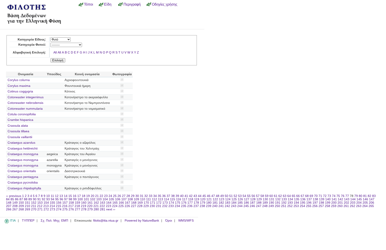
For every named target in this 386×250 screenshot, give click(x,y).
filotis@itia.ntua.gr (105, 220)
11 (52, 196)
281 (102, 209)
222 (102, 206)
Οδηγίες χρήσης (164, 4)
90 (34, 199)
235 (183, 206)
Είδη (107, 4)
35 (159, 196)
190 (271, 202)
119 (196, 199)
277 (77, 209)
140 (328, 199)
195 (302, 202)
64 (289, 196)
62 (280, 196)
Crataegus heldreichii (23, 148)
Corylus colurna (19, 80)
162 (96, 202)
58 (262, 196)
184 (234, 202)
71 (320, 196)
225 (121, 206)
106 (117, 199)
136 (303, 199)
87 (21, 199)
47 (213, 196)
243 (233, 206)
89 (30, 199)
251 (283, 206)
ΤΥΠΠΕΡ (28, 220)
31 (141, 196)
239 (208, 206)
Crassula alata (18, 125)
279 (90, 209)
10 (48, 196)
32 (146, 196)
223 (108, 206)
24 (110, 196)
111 (148, 199)
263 (358, 206)
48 (217, 196)
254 (302, 206)
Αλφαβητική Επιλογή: (29, 52)
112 (154, 199)
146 (365, 199)
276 (71, 209)
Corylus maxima (19, 86)
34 (155, 196)
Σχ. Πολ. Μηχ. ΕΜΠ (54, 220)
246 (252, 206)
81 (365, 196)
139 (321, 199)
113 (160, 199)
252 (290, 206)
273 (52, 209)
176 (184, 202)
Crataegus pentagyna (23, 177)
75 (338, 196)
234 (177, 206)
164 (108, 202)
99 (75, 199)
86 (17, 199)
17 (79, 196)
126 (240, 199)
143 (346, 199)
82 (369, 196)
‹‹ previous (13, 196)
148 (8, 202)
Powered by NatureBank (142, 220)
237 (196, 206)
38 (173, 196)
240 (215, 206)
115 (172, 199)
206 (371, 202)
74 (334, 196)
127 (246, 199)
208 (15, 206)
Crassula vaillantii (20, 137)
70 (316, 196)
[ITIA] (6, 222)
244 (240, 206)
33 (150, 196)
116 (178, 199)
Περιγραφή (132, 4)
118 (190, 199)
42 (191, 196)
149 (15, 202)
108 (130, 199)
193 (290, 202)
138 (315, 199)
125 (234, 199)
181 (215, 202)
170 (146, 202)
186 (246, 202)
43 (195, 196)
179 (202, 202)
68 (307, 196)
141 (334, 199)
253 (296, 206)
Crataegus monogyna (23, 154)
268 (21, 209)
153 (40, 202)
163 (102, 202)
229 (146, 206)
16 (74, 196)
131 (271, 199)
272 (46, 209)
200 (334, 202)
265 (371, 206)
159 (77, 202)
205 (365, 202)
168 (133, 202)
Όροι (168, 220)
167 (127, 202)
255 (308, 206)
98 (70, 199)
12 (57, 196)
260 (340, 206)
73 (329, 196)
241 (221, 206)
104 (105, 199)
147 (371, 199)
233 (171, 206)
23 (106, 196)
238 (202, 206)
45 (204, 196)
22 (101, 196)
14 (65, 196)
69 (311, 196)
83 (374, 196)
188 (259, 202)
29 (132, 196)
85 (12, 199)
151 (27, 202)
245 (246, 206)
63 (284, 196)
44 (199, 196)
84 (8, 199)
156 (58, 202)
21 (97, 196)
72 (325, 196)
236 (190, 206)
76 (342, 196)
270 (33, 209)
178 (196, 202)
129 (259, 199)
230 (152, 206)
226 (127, 206)
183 (227, 202)
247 (258, 206)
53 (240, 196)
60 (271, 196)
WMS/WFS (186, 220)
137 (309, 199)
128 (253, 199)
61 (275, 196)
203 (352, 202)
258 (327, 206)
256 (315, 206)
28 (128, 196)
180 (209, 202)
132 (278, 199)
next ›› (110, 209)
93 (48, 199)
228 (140, 206)
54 (244, 196)
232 (165, 206)
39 (177, 196)
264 (365, 206)
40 (182, 196)
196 (309, 202)
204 (359, 202)
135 (296, 199)
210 (27, 206)
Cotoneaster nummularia (25, 108)
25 (115, 196)
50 (226, 196)
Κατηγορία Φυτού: (32, 44)
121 (209, 199)
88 (25, 199)
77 (347, 196)
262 (352, 206)
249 (271, 206)
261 (346, 206)
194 (296, 202)
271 (40, 209)
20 (92, 196)
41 (186, 196)
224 (114, 206)
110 (142, 199)
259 (333, 206)
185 (240, 202)
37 (168, 196)
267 (15, 209)
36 (164, 196)
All (55, 52)
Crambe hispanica (20, 120)
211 (33, 206)
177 (190, 202)
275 (65, 209)
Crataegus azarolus (21, 142)
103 (99, 199)
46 (208, 196)
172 (159, 202)
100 (80, 199)
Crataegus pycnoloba (23, 182)
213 (46, 206)
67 (302, 196)
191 (277, 202)
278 (83, 209)
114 (166, 199)
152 (33, 202)
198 (321, 202)
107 (124, 199)
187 (252, 202)
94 (52, 199)
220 (89, 206)
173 (165, 202)
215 (58, 206)
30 (137, 196)
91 (39, 199)
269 (27, 209)
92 (43, 199)
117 (184, 199)
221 (96, 206)
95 (57, 199)
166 (121, 202)
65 (293, 196)
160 (83, 202)
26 (119, 196)
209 (21, 206)
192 (284, 202)
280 (96, 209)
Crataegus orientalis (22, 171)
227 (133, 206)
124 (228, 199)
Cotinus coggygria (20, 91)
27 (124, 196)
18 (83, 196)
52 (235, 196)
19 (88, 196)
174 (171, 202)
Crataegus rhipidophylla (24, 188)
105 (111, 199)
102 (92, 199)
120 (203, 199)
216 (64, 206)
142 (340, 199)
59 (267, 196)
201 (340, 202)
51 (231, 196)
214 (52, 206)
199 (327, 202)
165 (115, 202)
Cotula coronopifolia (22, 114)
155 (52, 202)
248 (265, 206)
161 (90, 202)
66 (298, 196)
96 (61, 199)
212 (39, 206)
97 (66, 199)
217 (71, 206)
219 (83, 206)
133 (284, 199)
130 (265, 199)
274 (58, 209)
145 (359, 199)
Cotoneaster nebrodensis (25, 103)
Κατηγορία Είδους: (32, 39)
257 (321, 206)
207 (8, 206)
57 (258, 196)
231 (158, 206)
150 (21, 202)
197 (315, 202)
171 (152, 202)
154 (46, 202)
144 (353, 199)
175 (177, 202)
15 (70, 196)
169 (140, 202)
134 (290, 199)
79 (356, 196)
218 (77, 206)
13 (61, 196)
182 (221, 202)
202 (346, 202)
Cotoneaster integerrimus (26, 97)
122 (215, 199)
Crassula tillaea (18, 131)
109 (136, 199)
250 (277, 206)
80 (360, 196)
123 (221, 199)
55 (249, 196)
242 (227, 206)
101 (86, 199)
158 (71, 202)
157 (65, 202)
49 (222, 196)
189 (265, 202)
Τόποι (88, 4)
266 (8, 209)
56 (253, 196)
